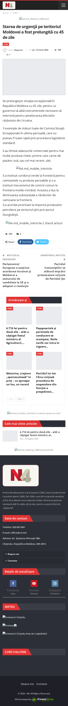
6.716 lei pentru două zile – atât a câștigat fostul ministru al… (40, 433)
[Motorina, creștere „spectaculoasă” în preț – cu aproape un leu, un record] (19, 361)
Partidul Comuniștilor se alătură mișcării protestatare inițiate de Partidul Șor (51, 271)
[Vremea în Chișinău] (14, 617)
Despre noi (13, 554)
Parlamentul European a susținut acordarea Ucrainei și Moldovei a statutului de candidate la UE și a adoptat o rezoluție (17, 275)
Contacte (12, 560)
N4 (16, 699)
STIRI (6, 44)
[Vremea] (10, 625)
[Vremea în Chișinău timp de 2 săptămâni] (25, 633)
